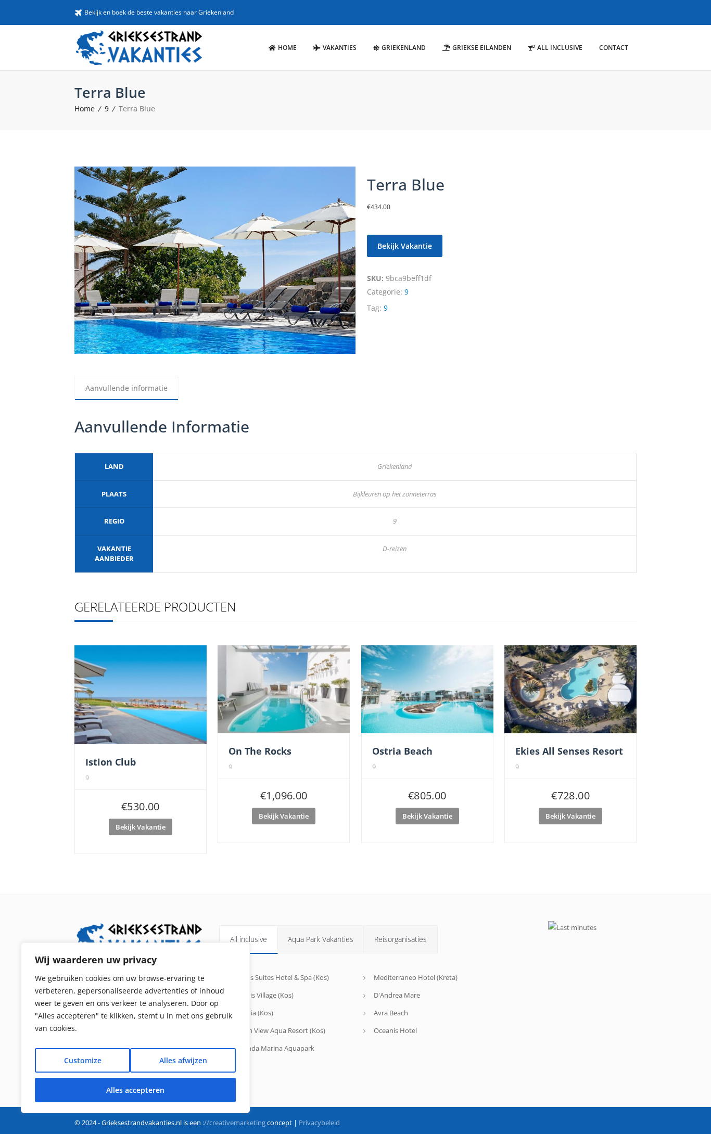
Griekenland (394, 466)
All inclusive (248, 939)
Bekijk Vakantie (404, 246)
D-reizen (395, 548)
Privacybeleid (319, 1122)
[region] (135, 1027)
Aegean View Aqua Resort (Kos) (277, 1030)
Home (84, 108)
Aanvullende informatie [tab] (126, 388)
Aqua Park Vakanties (320, 939)
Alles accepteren (135, 1090)
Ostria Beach (402, 751)
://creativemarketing (233, 1122)
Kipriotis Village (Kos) (262, 995)
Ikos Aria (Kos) (251, 1012)
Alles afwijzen (183, 1060)
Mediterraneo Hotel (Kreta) (416, 977)
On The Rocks (259, 751)
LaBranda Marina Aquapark (272, 1048)
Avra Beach (391, 1012)
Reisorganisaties (400, 939)
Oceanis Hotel (395, 1030)
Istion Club (110, 762)
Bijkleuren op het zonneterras (395, 494)
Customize (82, 1060)
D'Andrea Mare (397, 995)
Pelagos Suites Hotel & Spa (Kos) (279, 977)
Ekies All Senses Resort (569, 751)
